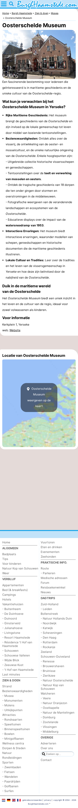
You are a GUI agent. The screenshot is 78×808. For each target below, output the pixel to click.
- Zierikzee (48, 675)
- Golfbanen (10, 786)
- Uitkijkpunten (12, 710)
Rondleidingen (12, 757)
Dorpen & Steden (14, 748)
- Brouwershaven (52, 666)
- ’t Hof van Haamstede (18, 669)
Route (45, 568)
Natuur (7, 753)
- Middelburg (49, 731)
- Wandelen (10, 776)
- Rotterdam (49, 642)
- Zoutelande (49, 722)
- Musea (8, 696)
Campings (9, 594)
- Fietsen (8, 772)
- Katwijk (47, 628)
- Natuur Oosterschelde (57, 680)
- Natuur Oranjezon (54, 703)
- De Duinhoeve (12, 614)
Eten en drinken (51, 547)
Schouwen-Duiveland (55, 656)
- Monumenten (12, 700)
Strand (7, 686)
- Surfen (8, 791)
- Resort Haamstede (16, 637)
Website (14, 330)
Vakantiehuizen (12, 604)
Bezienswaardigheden (17, 691)
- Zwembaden (11, 767)
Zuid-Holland (49, 604)
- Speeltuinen (11, 724)
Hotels (6, 599)
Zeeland (46, 652)
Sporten (7, 762)
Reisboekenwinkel (53, 587)
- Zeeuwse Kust (12, 665)
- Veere (46, 698)
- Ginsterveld (11, 623)
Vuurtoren (48, 542)
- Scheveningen (51, 633)
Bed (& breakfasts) (15, 590)
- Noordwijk (48, 623)
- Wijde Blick (10, 660)
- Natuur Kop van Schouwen (52, 687)
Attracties (9, 715)
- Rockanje (48, 647)
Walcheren (48, 693)
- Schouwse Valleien (16, 655)
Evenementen (50, 552)
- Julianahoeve (12, 628)
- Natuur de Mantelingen (57, 712)
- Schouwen (10, 650)
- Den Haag (48, 637)
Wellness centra (13, 743)
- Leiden (46, 609)
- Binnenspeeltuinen (16, 729)
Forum (45, 582)
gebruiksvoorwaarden (32, 800)
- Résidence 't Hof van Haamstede (17, 644)
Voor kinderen (11, 563)
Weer (5, 573)
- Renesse (48, 661)
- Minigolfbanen (13, 738)
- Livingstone (11, 633)
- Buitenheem (11, 609)
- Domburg (48, 717)
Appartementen (13, 585)
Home (6, 542)
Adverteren (48, 743)
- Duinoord (9, 618)
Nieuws (46, 592)
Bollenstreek (49, 614)
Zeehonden (48, 556)
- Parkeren (48, 573)
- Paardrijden (11, 781)
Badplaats (9, 554)
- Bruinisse (48, 671)
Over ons (47, 748)
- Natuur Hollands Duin (56, 618)
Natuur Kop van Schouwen (20, 568)
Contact (46, 760)
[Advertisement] (39, 342)
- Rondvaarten (12, 719)
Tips (5, 559)
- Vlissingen (49, 727)
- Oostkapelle (50, 708)
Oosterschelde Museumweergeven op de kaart (39, 397)
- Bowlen (8, 734)
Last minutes (11, 674)
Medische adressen (54, 578)
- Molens (8, 705)
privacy (47, 800)
